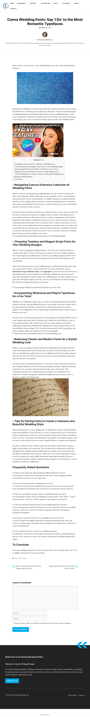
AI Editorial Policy (45, 714)
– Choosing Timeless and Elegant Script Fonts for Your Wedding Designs (38, 167)
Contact (13, 8)
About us (82, 695)
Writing (33, 3)
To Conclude (17, 179)
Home (12, 3)
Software (66, 3)
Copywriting (45, 3)
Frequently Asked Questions (23, 177)
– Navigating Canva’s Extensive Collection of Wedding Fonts (34, 164)
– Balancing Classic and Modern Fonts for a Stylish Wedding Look (36, 172)
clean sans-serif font (42, 356)
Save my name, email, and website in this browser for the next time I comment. (43, 623)
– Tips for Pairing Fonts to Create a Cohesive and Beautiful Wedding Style (38, 174)
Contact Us (12, 681)
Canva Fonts (28, 65)
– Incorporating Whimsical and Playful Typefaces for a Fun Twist (35, 169)
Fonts (55, 3)
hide (42, 160)
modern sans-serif (40, 323)
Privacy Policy (72, 695)
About (77, 3)
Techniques (21, 3)
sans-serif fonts (41, 217)
